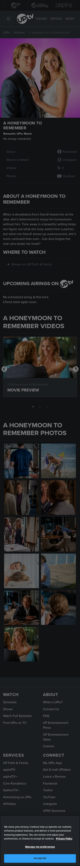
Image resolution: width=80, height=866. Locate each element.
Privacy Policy (64, 838)
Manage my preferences (40, 846)
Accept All (40, 858)
